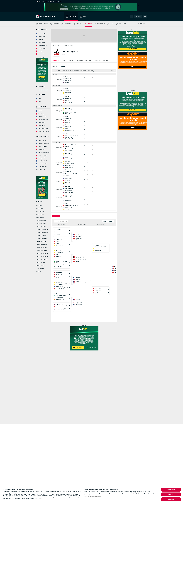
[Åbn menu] (145, 16)
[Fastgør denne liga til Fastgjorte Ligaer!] (77, 51)
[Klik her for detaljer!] (84, 79)
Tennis (57, 45)
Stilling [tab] (56, 216)
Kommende (88, 60)
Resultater (79, 60)
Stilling (97, 60)
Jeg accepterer (171, 489)
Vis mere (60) (39, 169)
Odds (63, 60)
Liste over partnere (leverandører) (93, 496)
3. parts (40, 498)
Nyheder (70, 60)
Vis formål (171, 499)
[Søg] (131, 16)
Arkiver (105, 60)
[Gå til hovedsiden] (47, 16)
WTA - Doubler (68, 45)
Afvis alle (170, 494)
